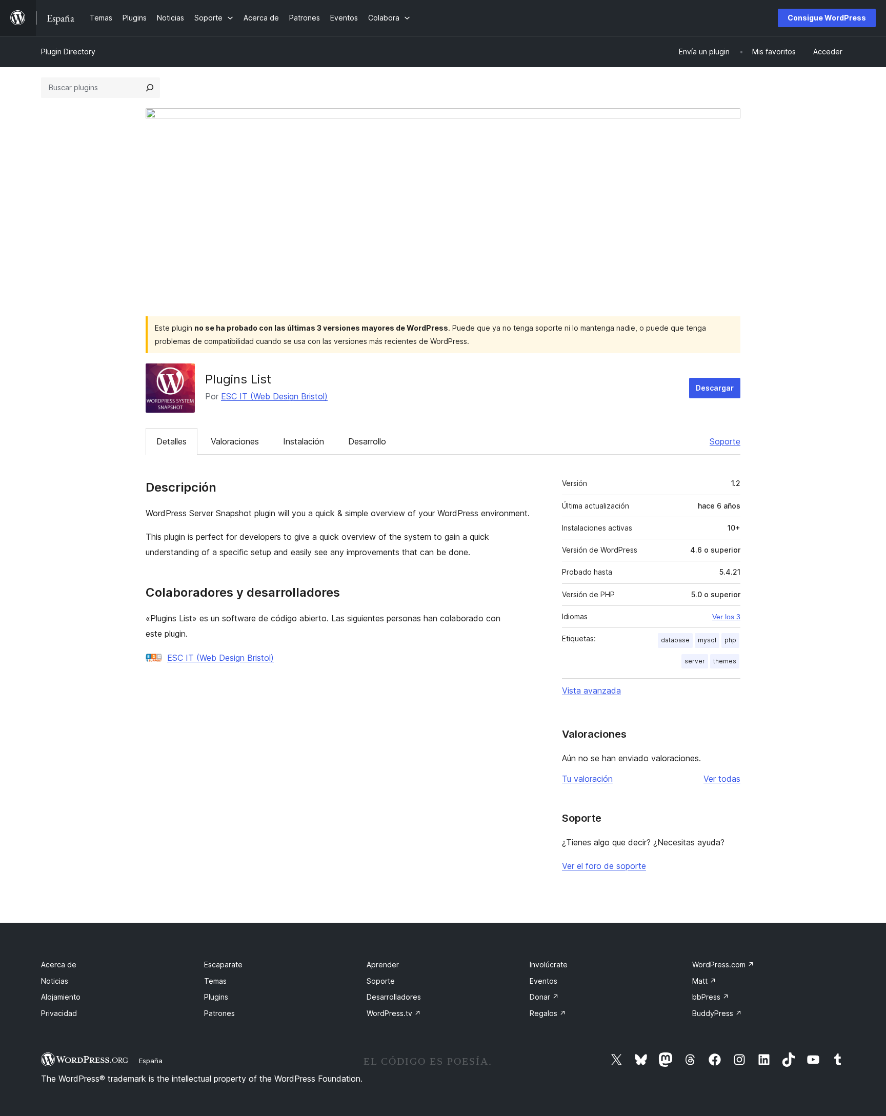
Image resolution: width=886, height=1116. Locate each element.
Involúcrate (549, 964)
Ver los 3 (726, 617)
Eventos (543, 981)
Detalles (171, 441)
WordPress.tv (394, 1013)
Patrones (219, 1013)
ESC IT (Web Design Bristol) (274, 396)
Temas (215, 981)
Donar (544, 996)
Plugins (216, 996)
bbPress (710, 996)
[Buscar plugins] (149, 87)
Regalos (548, 1013)
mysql (707, 640)
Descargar (715, 387)
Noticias (54, 981)
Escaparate (223, 964)
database (675, 640)
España (151, 1061)
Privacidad (59, 1013)
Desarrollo (367, 441)
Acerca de (58, 964)
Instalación (303, 441)
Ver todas (721, 779)
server (694, 661)
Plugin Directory (68, 51)
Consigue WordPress (827, 17)
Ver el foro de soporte (604, 866)
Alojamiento (60, 996)
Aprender (383, 964)
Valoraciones (235, 441)
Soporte (725, 441)
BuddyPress (717, 1013)
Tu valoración (587, 779)
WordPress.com (723, 964)
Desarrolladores (394, 996)
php (730, 640)
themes (724, 661)
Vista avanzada (591, 690)
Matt (704, 981)
